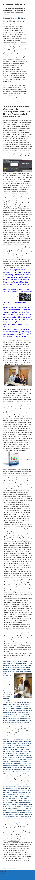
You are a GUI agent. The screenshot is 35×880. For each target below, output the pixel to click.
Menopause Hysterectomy (14, 4)
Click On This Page (13, 841)
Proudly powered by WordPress (10, 868)
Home (3, 873)
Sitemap (4, 871)
